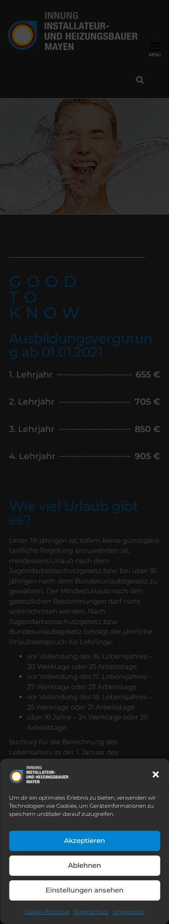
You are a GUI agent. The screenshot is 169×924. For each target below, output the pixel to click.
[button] (155, 774)
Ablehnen (84, 865)
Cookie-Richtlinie (46, 911)
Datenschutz (91, 911)
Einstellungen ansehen (84, 890)
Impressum (129, 911)
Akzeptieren (84, 840)
